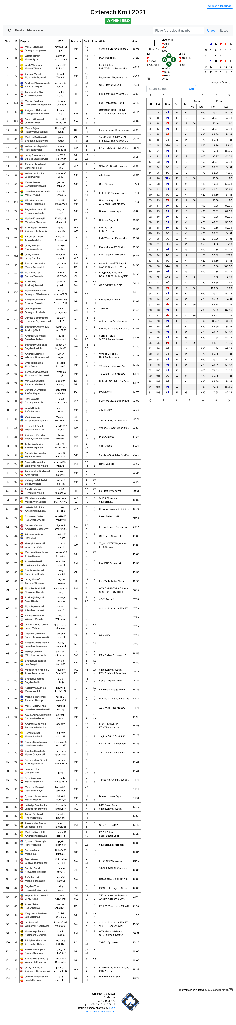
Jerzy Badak (32, 254)
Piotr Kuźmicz (33, 844)
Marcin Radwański (35, 290)
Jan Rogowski (33, 308)
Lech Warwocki (33, 65)
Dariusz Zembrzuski (36, 317)
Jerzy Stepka (32, 258)
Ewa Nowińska (33, 489)
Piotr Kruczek (32, 272)
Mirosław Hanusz (34, 200)
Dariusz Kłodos (33, 525)
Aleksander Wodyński (37, 471)
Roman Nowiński (34, 492)
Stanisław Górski (34, 570)
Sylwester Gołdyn (35, 944)
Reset (224, 30)
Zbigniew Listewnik (36, 231)
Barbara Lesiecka (34, 718)
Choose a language (219, 5)
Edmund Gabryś (34, 534)
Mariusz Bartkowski (36, 137)
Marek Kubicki (33, 691)
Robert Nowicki (33, 817)
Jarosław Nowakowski (37, 709)
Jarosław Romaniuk (36, 646)
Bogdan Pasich (33, 348)
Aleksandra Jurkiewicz (38, 715)
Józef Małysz (32, 628)
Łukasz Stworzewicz (36, 158)
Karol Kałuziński (34, 236)
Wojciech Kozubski (35, 962)
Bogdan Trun (32, 886)
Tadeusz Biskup (34, 700)
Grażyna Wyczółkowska (38, 624)
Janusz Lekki (32, 769)
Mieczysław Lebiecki (37, 438)
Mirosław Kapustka (35, 498)
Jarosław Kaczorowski (37, 191)
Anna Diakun (32, 904)
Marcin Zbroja (33, 68)
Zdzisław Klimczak (35, 940)
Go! (191, 89)
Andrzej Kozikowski (36, 835)
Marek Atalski (32, 195)
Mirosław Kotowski (35, 655)
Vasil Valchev (32, 417)
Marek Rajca (32, 128)
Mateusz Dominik (35, 787)
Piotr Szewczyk (34, 790)
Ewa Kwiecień (33, 483)
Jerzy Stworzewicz (36, 155)
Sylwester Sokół (34, 516)
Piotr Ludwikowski (35, 77)
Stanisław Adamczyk (37, 326)
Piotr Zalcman (33, 778)
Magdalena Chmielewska (39, 669)
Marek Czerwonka (35, 705)
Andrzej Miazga (34, 763)
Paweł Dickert (33, 601)
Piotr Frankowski (34, 606)
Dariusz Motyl (33, 74)
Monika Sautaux (34, 101)
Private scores (35, 30)
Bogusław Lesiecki (35, 209)
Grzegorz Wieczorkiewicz (39, 113)
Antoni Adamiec (34, 444)
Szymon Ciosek (34, 303)
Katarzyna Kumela (35, 687)
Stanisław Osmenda (36, 344)
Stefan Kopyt (32, 393)
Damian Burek (33, 868)
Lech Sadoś (31, 922)
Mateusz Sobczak (35, 381)
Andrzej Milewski (34, 353)
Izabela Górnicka (34, 507)
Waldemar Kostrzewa (37, 926)
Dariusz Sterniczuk (35, 390)
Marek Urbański (34, 47)
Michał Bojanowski (35, 696)
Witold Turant (32, 56)
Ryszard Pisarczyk (35, 841)
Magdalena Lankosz (36, 913)
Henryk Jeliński (33, 651)
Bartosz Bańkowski (35, 186)
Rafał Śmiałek (32, 411)
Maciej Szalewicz (34, 736)
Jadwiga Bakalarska (36, 805)
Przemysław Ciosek (36, 760)
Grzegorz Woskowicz (37, 294)
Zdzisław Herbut (34, 610)
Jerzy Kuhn (31, 898)
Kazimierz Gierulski (36, 565)
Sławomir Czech (34, 592)
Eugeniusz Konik (34, 574)
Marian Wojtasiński (35, 501)
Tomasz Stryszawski (36, 371)
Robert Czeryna (34, 953)
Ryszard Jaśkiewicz (36, 796)
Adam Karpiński (34, 447)
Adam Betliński (33, 561)
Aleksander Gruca (35, 823)
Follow (210, 30)
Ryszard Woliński (34, 213)
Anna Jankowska (34, 673)
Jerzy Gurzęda (33, 967)
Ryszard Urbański (35, 633)
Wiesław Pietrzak (34, 429)
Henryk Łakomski (35, 543)
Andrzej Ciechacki (35, 335)
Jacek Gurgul (32, 176)
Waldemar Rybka (34, 173)
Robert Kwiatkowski (36, 742)
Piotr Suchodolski (35, 588)
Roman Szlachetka (35, 727)
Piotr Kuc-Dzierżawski (37, 375)
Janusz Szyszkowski (36, 976)
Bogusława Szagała (35, 660)
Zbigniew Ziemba (35, 435)
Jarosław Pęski (33, 826)
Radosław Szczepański (38, 104)
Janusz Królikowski (36, 808)
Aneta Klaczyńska (35, 510)
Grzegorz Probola (35, 312)
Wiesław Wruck (34, 619)
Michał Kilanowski (35, 881)
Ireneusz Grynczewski (38, 321)
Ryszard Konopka (35, 263)
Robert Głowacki (34, 119)
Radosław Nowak (34, 615)
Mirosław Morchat (35, 222)
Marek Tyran (32, 59)
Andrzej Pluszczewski (37, 83)
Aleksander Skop (34, 92)
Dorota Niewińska (35, 462)
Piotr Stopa (31, 366)
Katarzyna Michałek (36, 480)
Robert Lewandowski (37, 637)
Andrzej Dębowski (35, 724)
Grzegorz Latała (34, 362)
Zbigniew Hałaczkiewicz (39, 110)
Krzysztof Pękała (34, 426)
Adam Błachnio (33, 95)
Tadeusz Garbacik (35, 384)
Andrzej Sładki (33, 330)
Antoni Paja (31, 474)
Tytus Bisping (32, 556)
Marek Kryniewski (35, 931)
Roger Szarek (32, 907)
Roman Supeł (32, 733)
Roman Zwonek (34, 276)
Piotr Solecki (32, 399)
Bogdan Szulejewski (36, 140)
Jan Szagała (31, 664)
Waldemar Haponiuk (36, 146)
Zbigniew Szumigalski (37, 971)
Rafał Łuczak (32, 877)
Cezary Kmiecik (34, 402)
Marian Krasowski (35, 218)
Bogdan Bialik (32, 682)
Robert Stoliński (34, 814)
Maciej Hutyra (33, 456)
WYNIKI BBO (118, 20)
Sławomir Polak (33, 167)
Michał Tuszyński (35, 204)
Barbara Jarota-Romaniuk (39, 642)
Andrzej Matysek (34, 597)
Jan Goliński (32, 772)
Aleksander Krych (218, 990)
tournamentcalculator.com (100, 1011)
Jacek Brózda (32, 408)
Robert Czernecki (35, 519)
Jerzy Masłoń (32, 579)
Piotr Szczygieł (33, 149)
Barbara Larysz (33, 850)
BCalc (112, 1008)
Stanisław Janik (33, 249)
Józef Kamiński (33, 547)
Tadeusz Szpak (33, 86)
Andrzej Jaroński (34, 285)
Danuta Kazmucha (35, 453)
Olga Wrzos (31, 859)
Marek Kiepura (33, 799)
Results (19, 30)
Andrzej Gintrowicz (36, 227)
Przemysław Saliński (36, 131)
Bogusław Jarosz (34, 678)
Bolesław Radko (34, 339)
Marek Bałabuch (34, 781)
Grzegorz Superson (36, 50)
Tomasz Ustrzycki (35, 299)
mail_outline (231, 990)
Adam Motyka (33, 240)
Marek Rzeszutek (35, 267)
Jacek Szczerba (34, 745)
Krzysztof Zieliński (35, 872)
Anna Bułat (31, 281)
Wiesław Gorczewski (37, 357)
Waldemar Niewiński (36, 465)
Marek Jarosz (32, 182)
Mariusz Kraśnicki (35, 832)
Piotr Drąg (30, 538)
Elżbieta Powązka (35, 949)
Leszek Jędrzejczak (36, 863)
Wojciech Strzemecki (37, 895)
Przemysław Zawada (36, 420)
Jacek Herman (33, 980)
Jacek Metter (32, 122)
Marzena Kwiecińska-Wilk (39, 552)
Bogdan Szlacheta (35, 751)
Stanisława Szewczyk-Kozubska (43, 958)
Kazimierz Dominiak (36, 935)
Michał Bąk (31, 853)
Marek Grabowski (35, 754)
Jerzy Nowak (32, 245)
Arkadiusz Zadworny (37, 529)
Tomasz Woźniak (34, 583)
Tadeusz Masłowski (36, 164)
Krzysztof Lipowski (36, 890)
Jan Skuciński (32, 917)
